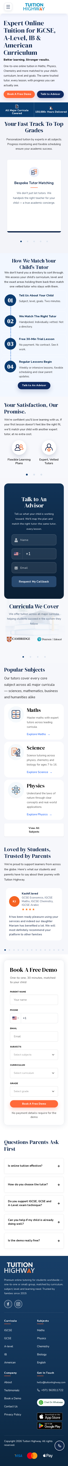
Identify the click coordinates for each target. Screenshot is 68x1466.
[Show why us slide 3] (34, 241)
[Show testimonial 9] (41, 950)
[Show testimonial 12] (54, 950)
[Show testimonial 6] (27, 950)
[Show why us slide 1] (21, 241)
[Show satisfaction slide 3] (41, 474)
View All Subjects (34, 829)
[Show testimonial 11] (49, 950)
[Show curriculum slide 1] (23, 657)
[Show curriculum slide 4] (45, 657)
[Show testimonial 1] (5, 950)
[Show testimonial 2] (9, 950)
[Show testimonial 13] (58, 950)
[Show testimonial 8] (36, 950)
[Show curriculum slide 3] (38, 657)
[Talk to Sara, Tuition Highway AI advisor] (59, 1446)
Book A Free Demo (34, 1103)
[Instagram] (18, 1304)
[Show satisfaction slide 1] (27, 474)
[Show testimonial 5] (23, 950)
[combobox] (17, 553)
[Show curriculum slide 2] (30, 657)
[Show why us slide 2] (27, 241)
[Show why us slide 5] (47, 241)
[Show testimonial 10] (45, 950)
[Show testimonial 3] (14, 950)
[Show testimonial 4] (18, 950)
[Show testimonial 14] (63, 950)
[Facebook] (8, 1304)
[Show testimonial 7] (32, 950)
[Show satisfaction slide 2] (34, 474)
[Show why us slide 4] (40, 241)
